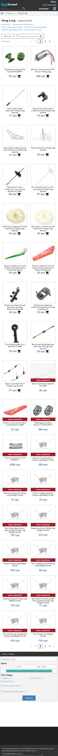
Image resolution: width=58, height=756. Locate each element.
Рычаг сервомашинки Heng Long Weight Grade (43, 494)
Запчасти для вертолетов (12, 29)
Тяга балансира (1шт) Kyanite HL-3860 (15, 345)
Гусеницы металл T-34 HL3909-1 (15, 459)
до (39, 666)
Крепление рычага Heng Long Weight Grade (15, 494)
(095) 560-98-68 (49, 5)
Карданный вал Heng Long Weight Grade (43, 529)
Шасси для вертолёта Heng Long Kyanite (15, 385)
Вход (53, 1)
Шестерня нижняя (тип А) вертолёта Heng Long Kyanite (43, 229)
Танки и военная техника (12, 27)
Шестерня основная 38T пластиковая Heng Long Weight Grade (43, 601)
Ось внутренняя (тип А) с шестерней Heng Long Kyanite (43, 189)
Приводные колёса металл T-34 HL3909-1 (43, 424)
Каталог (44, 8)
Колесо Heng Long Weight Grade (15, 565)
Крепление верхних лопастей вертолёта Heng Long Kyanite (43, 307)
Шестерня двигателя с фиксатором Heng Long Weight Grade (14, 530)
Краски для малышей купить (12, 749)
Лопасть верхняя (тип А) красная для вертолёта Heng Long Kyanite (43, 268)
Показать (29, 698)
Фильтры (6, 41)
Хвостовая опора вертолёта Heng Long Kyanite (15, 111)
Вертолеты (6, 24)
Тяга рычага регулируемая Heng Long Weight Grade (15, 635)
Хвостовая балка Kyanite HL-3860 (43, 385)
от (18, 666)
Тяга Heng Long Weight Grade (43, 635)
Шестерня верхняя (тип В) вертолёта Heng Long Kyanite (15, 229)
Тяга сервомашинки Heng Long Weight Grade (43, 565)
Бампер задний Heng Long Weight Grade (15, 600)
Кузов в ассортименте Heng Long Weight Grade (43, 459)
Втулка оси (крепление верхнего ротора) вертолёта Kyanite (14, 307)
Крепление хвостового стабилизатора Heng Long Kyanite (43, 111)
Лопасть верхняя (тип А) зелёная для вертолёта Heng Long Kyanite (15, 268)
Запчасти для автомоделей (36, 27)
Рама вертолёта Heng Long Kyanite (43, 149)
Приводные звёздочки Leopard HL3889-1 (15, 70)
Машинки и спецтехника (22, 24)
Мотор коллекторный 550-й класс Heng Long (43, 70)
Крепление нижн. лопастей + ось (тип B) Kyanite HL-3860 (15, 189)
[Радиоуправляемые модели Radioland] (2, 13)
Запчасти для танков (32, 29)
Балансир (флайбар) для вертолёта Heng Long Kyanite (43, 346)
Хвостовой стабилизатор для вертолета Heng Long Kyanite (15, 150)
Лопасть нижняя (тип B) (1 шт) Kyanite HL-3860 (15, 424)
